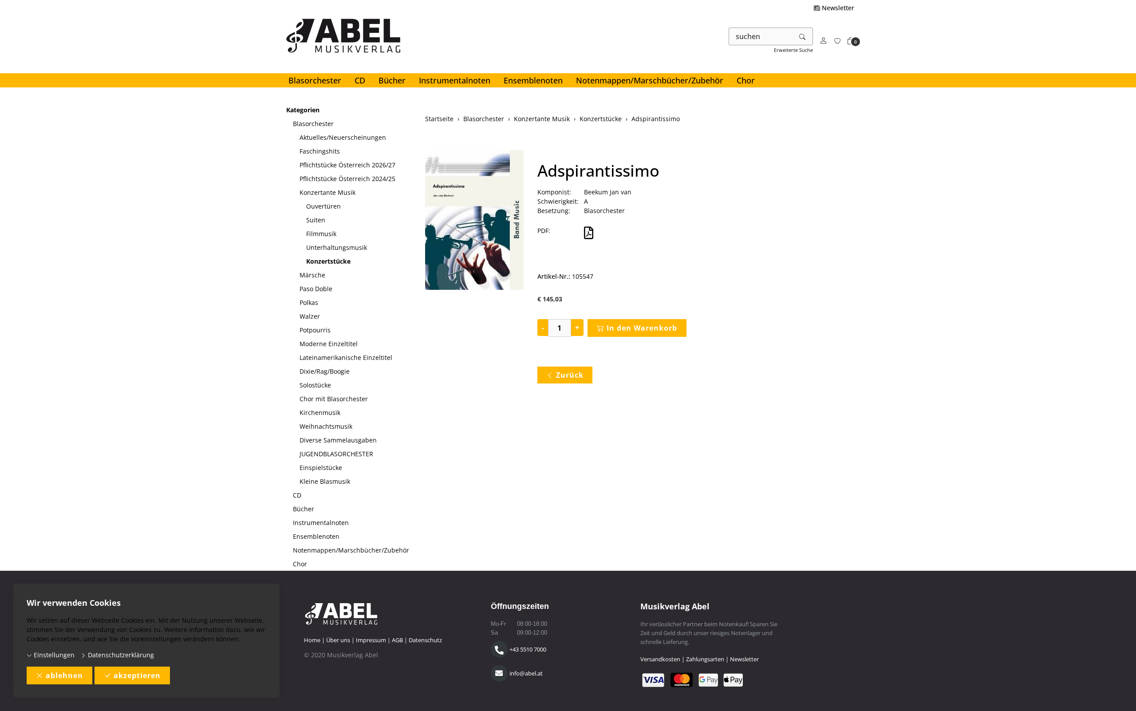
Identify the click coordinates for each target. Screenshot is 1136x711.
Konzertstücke (328, 261)
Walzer (310, 316)
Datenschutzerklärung (120, 655)
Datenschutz (425, 640)
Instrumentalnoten (454, 80)
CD (360, 80)
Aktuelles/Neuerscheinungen (343, 137)
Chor (746, 80)
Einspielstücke (321, 467)
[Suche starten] (803, 36)
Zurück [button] (570, 375)
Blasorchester (314, 80)
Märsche (312, 275)
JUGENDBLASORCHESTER (336, 454)
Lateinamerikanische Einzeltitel (346, 357)
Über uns (338, 640)
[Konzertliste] (837, 41)
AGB (397, 640)
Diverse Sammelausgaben (338, 440)
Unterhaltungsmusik (336, 247)
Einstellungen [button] (53, 655)
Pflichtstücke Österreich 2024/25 (347, 178)
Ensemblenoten (533, 80)
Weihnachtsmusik (326, 426)
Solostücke (315, 385)
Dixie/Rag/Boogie (325, 371)
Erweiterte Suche (793, 50)
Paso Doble (316, 288)
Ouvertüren (323, 206)
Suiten (315, 220)
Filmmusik (321, 233)
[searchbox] (761, 36)
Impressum (371, 640)
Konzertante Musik (327, 192)
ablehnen (64, 675)
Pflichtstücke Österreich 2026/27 (347, 165)
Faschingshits (320, 151)
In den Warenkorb (642, 328)
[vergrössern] (474, 221)
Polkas (309, 302)
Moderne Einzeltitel (329, 344)
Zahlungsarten (705, 659)
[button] (850, 41)
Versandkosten (660, 659)
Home (312, 640)
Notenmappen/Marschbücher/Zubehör (649, 80)
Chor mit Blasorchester (334, 399)
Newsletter (837, 8)
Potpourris (315, 330)
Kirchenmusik (320, 412)
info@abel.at (526, 673)
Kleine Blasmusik (325, 481)
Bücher (392, 80)
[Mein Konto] (824, 41)
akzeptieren (137, 675)
